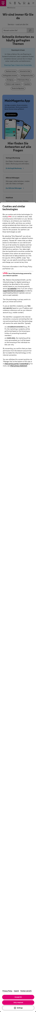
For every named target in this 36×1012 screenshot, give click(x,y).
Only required (18, 1002)
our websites (12, 289)
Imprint (16, 991)
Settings (20, 1008)
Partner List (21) (25, 991)
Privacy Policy (7, 991)
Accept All (18, 997)
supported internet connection (13, 291)
